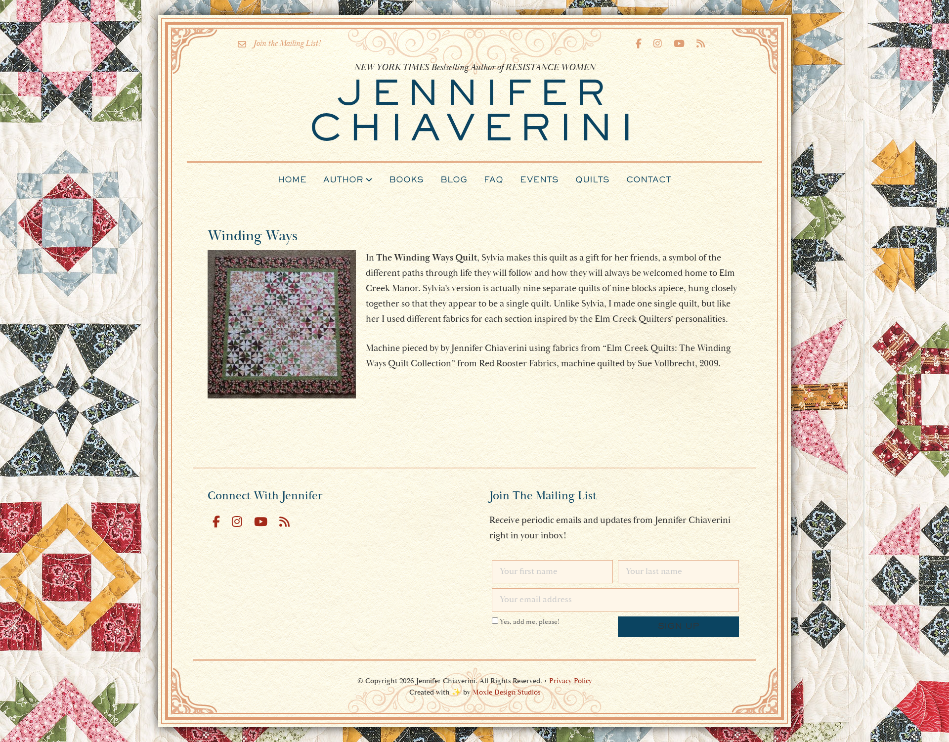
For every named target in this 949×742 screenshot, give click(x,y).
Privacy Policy (570, 681)
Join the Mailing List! (287, 43)
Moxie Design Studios (506, 692)
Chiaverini (474, 114)
